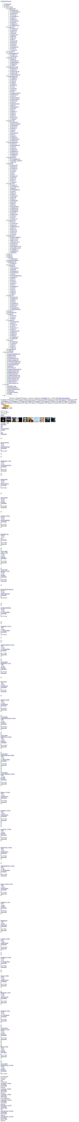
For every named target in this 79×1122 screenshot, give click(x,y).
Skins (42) (13, 22)
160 (3, 832)
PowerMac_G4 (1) (16, 248)
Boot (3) (13, 323)
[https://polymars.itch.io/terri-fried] (1, 493)
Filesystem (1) (14, 125)
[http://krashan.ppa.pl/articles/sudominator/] (1, 457)
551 (3, 482)
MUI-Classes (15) (15, 74)
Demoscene (41, 399)
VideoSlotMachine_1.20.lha (7, 866)
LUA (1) (13, 317)
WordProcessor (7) (16, 309)
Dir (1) (13, 172)
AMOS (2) (14, 79)
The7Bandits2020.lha (6, 607)
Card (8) (13, 191)
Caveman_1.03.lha (5, 938)
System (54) (11, 320)
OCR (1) (13, 301)
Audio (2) (13, 83)
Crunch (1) (14, 169)
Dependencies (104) (13, 67)
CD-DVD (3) (14, 122)
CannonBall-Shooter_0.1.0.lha (8, 718)
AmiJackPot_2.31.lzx (6, 626)
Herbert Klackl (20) (13, 373)
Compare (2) (14, 341)
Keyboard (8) (14, 133)
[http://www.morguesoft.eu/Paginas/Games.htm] (1, 622)
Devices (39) (11, 120)
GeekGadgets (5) (15, 97)
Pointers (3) (14, 19)
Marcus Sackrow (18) (13, 378)
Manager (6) (14, 176)
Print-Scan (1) (14, 304)
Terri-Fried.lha (4, 497)
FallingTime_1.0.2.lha (6, 737)
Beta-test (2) (14, 258)
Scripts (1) (13, 263)
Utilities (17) (14, 24)
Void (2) (13, 65)
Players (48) (14, 41)
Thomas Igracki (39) (13, 364)
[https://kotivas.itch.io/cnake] (1, 548)
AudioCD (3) (14, 28)
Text (63, 402)
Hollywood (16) (15, 99)
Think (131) (14, 219)
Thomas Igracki (4, 997)
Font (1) (13, 346)
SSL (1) (13, 284)
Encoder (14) (14, 34)
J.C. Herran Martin (5, 612)
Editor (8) (13, 33)
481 (3, 941)
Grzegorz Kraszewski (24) (14, 369)
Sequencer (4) (14, 47)
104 (3, 813)
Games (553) (11, 183)
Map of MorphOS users (14, 389)
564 (3, 702)
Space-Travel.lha (5, 442)
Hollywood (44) (15, 71)
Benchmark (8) (15, 321)
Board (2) (13, 188)
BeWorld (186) (12, 355)
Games (29, 401)
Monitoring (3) (15, 106)
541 (3, 978)
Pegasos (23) (14, 153)
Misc (65, 401)
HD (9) (13, 131)
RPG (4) (13, 205)
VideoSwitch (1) (15, 139)
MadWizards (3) (15, 62)
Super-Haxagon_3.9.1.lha (7, 1065)
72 (3, 960)
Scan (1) (13, 280)
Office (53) (11, 295)
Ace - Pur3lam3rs (5, 1015)
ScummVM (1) (15, 206)
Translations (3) (12, 349)
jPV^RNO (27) (12, 367)
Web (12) (13, 292)
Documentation (4, 401)
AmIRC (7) (14, 54)
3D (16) (13, 222)
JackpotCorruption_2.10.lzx (7, 644)
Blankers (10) (14, 10)
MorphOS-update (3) (13, 260)
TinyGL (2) (14, 231)
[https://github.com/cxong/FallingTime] (1, 732)
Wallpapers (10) (15, 25)
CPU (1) (13, 326)
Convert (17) (14, 168)
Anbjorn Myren (4, 796)
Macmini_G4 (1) (15, 242)
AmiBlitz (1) (14, 77)
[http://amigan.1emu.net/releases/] (1, 511)
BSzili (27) (11, 366)
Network (19, 402)
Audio (12, 399)
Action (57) (14, 185)
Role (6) (13, 203)
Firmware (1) (14, 327)
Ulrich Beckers (4, 686)
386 (3, 869)
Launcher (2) (14, 195)
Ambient (4, 399)
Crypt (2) (13, 171)
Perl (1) (13, 110)
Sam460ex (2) (14, 251)
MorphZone (11, 390)
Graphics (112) (12, 220)
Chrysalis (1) (11, 51)
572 (3, 464)
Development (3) (15, 145)
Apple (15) (14, 143)
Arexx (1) (13, 315)
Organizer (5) (14, 303)
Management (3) (15, 103)
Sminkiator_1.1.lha (5, 902)
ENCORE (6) (14, 60)
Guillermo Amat (4, 980)
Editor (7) (13, 194)
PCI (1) (13, 134)
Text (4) (13, 217)
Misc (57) (10, 257)
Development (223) (13, 76)
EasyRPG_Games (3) (16, 160)
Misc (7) (13, 228)
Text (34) (10, 340)
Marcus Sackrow (5, 483)
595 (3, 518)
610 (3, 629)
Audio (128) (11, 27)
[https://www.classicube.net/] (1, 825)
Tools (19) (13, 182)
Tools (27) (13, 232)
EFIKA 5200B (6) (15, 237)
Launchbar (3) (14, 16)
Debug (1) (13, 90)
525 (3, 758)
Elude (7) (13, 59)
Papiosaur (3, 557)
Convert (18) (14, 223)
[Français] (8, 1)
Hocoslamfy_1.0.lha (5, 992)
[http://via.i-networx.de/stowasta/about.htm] (1, 695)
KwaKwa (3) (14, 56)
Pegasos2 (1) (14, 245)
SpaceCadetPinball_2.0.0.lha (8, 774)
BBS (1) (13, 266)
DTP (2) (13, 300)
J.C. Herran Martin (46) (14, 363)
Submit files (8, 4)
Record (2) (14, 44)
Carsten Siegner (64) (13, 358)
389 (3, 666)
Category (3, 430)
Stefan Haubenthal (5, 447)
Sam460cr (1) (14, 249)
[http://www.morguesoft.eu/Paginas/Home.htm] (1, 953)
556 (3, 995)
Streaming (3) (14, 286)
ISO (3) (10, 254)
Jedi (2, 538)
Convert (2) (14, 30)
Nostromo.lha (4, 920)
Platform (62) (14, 200)
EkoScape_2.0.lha (5, 1029)
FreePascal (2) (14, 94)
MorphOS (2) (14, 151)
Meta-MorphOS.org (13, 387)
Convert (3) (14, 343)
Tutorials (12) (14, 154)
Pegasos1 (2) (14, 243)
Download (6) (14, 268)
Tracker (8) (14, 50)
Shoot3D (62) (14, 209)
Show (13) (14, 306)
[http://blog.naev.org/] (1, 1044)
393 (3, 1032)
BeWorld (3, 502)
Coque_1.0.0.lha (5, 975)
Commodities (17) (15, 11)
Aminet (10, 393)
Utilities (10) (14, 338)
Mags (60, 401)
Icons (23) (13, 14)
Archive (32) (14, 165)
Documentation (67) (13, 142)
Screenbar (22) (15, 21)
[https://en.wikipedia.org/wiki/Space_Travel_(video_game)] (1, 438)
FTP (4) (13, 274)
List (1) (13, 174)
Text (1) (13, 180)
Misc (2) (13, 329)
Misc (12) (13, 37)
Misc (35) (13, 197)
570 (3, 647)
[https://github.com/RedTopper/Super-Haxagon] (1, 1061)
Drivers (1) (14, 31)
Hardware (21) (12, 235)
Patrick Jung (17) (12, 381)
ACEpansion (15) (15, 159)
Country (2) (14, 324)
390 (3, 555)
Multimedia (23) (12, 261)
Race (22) (13, 202)
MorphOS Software (13, 392)
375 (3, 721)
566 (3, 923)
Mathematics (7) (15, 226)
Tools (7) (13, 48)
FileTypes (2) (14, 13)
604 (3, 905)
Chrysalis (20, 399)
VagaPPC (3, 906)
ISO (54, 401)
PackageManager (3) (16, 275)
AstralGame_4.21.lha (6, 957)
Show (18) (14, 229)
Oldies (33, 402)
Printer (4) (13, 136)
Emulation (14, 401)
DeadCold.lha (4, 479)
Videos (2, 404)
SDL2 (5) (13, 116)
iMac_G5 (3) (14, 240)
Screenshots (41, 402)
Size (2, 426)
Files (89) (10, 163)
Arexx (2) (13, 80)
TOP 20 (7, 5)
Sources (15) (14, 117)
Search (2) (13, 177)
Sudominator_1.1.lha (6, 461)
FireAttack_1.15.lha (5, 810)
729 (3, 1014)
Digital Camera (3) (16, 123)
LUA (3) (13, 102)
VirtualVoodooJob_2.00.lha (7, 755)
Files (23, 401)
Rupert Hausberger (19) (14, 377)
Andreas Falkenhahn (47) (14, 361)
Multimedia (10, 402)
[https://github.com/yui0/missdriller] (1, 659)
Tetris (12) (13, 215)
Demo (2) (13, 192)
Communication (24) (13, 53)
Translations (71, 402)
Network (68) (11, 265)
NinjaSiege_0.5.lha (5, 1011)
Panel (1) (13, 17)
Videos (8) (10, 350)
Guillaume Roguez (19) (14, 375)
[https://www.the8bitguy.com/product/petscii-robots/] (1, 585)
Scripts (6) (13, 45)
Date (2, 432)
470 (3, 500)
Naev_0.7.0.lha (4, 1046)
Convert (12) (14, 297)
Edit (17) (13, 344)
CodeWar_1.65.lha (5, 516)
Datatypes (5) (14, 68)
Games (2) (14, 148)
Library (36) (14, 73)
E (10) (13, 91)
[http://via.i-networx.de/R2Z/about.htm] (1, 677)
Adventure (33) (15, 186)
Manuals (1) (14, 149)
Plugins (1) (14, 332)
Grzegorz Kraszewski (6, 465)
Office (26, 402)
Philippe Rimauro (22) (13, 370)
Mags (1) (10, 255)
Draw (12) (14, 225)
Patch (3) (13, 199)
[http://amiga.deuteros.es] (1, 971)
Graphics (38, 401)
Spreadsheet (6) (15, 308)
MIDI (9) (13, 36)
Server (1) (13, 283)
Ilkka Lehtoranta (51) (13, 360)
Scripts (49, 402)
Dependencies (50, 399)
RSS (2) (13, 278)
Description (3, 424)
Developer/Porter (5, 428)
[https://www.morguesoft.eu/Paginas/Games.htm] (1, 603)
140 (3, 795)
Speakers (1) (14, 137)
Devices (72, 399)
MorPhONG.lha (5, 534)
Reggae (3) (14, 334)
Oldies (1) (10, 311)
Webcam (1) (14, 140)
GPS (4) (13, 130)
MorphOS (44, 398)
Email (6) (13, 269)
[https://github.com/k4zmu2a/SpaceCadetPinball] (1, 769)
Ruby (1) (13, 113)
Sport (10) (13, 212)
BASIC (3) (14, 85)
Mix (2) (13, 39)
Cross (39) (14, 88)
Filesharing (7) (15, 271)
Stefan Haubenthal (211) (14, 354)
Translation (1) (15, 337)
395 (3, 574)
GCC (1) (13, 96)
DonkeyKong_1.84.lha (6, 847)
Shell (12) (13, 335)
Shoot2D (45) (14, 208)
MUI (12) (13, 108)
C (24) (13, 87)
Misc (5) (13, 105)
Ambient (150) (12, 8)
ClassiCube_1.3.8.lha (6, 829)
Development (62, 399)
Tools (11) (13, 119)
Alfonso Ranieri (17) (13, 383)
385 (3, 739)
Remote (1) (14, 277)
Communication (30, 399)
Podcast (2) (14, 42)
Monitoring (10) (15, 331)
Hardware (47, 401)
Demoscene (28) (12, 57)
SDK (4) (13, 114)
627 (3, 1049)
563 (3, 592)
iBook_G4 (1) (14, 238)
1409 (3, 777)
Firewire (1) (14, 126)
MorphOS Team (12, 386)
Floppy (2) (14, 128)
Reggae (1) (14, 111)
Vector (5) (13, 234)
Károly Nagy (4, 925)
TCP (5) (13, 288)
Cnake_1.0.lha (4, 552)
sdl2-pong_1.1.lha (5, 571)
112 (3, 850)
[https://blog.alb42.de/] (1, 475)
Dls (1, 427)
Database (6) (14, 298)
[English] (3, 1)
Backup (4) (14, 166)
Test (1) (13, 289)
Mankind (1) (14, 64)
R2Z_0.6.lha (4, 681)
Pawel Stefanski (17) (13, 380)
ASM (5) (13, 82)
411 (3, 445)
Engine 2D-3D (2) (15, 93)
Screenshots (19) (12, 312)
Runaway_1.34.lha (5, 792)
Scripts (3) (10, 314)
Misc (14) (13, 162)
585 (3, 610)
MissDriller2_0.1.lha (6, 663)
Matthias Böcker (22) (13, 372)
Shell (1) (13, 318)
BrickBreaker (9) (15, 189)
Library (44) (14, 100)
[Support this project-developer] (1, 550)
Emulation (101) (12, 157)
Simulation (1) (14, 211)
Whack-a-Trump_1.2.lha (7, 884)
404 (3, 1068)
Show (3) (13, 179)
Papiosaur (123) (12, 357)
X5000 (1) (14, 156)
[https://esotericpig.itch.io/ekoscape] (1, 1025)
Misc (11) (13, 347)
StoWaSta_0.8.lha (5, 700)
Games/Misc (4, 448)
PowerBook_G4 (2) (16, 246)
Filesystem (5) (14, 272)
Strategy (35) (14, 214)
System (56, 402)
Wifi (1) (13, 294)
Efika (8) (13, 146)
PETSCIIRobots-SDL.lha (7, 589)
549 (3, 887)
